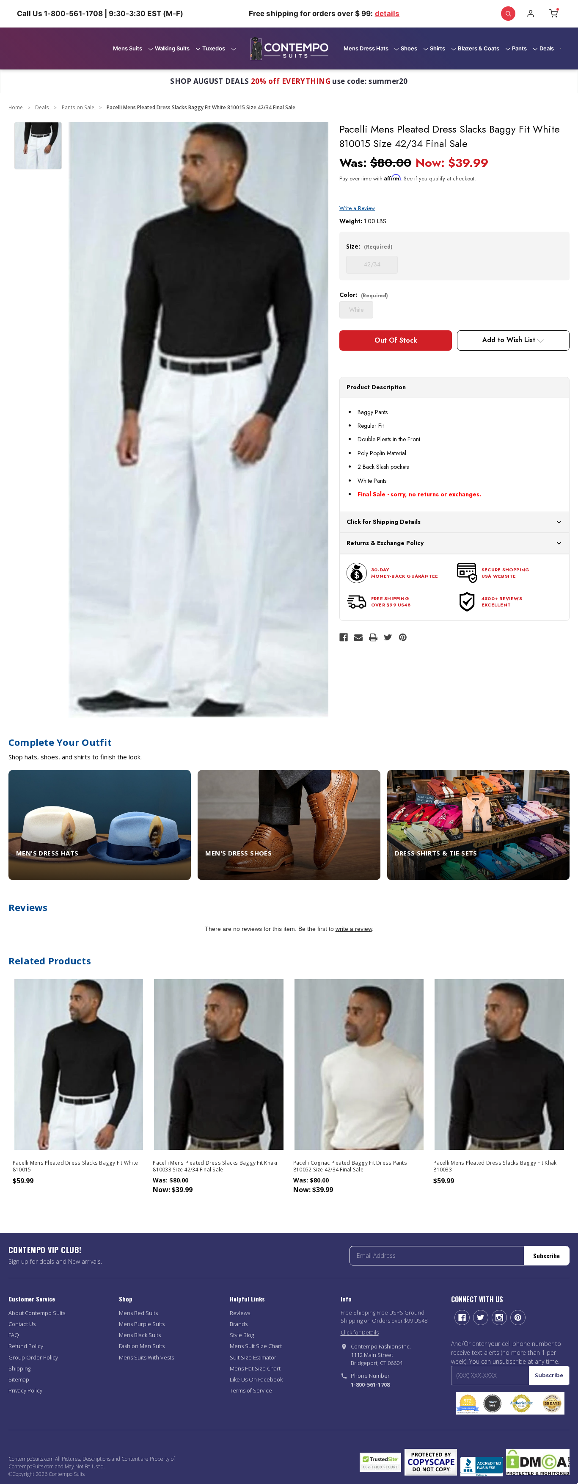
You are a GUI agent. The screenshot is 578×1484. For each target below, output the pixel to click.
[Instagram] (499, 1317)
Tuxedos (213, 48)
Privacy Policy (25, 1390)
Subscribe (546, 1255)
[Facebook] (343, 637)
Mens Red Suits (138, 1313)
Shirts (437, 48)
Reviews (240, 1313)
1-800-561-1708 (370, 1384)
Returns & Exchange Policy (385, 543)
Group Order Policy (33, 1357)
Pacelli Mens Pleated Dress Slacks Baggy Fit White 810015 (75, 1166)
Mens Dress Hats (366, 48)
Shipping (19, 1368)
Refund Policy (25, 1346)
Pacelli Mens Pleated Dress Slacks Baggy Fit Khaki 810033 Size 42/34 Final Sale (215, 1166)
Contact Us (22, 1324)
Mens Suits (127, 48)
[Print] (373, 637)
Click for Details (360, 1332)
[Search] (508, 13)
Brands (239, 1324)
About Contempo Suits (36, 1313)
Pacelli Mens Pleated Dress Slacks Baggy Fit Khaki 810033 (495, 1166)
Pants (519, 48)
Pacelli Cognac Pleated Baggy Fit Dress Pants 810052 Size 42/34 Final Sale (350, 1166)
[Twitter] (388, 637)
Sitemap (18, 1379)
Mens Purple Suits (142, 1324)
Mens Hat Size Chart (255, 1368)
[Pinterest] (403, 637)
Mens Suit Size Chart (256, 1346)
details (387, 13)
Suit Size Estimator (253, 1357)
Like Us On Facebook (256, 1379)
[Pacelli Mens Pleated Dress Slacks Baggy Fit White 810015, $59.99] (78, 1064)
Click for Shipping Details (384, 522)
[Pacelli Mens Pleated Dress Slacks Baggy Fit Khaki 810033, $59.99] (499, 1064)
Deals (546, 48)
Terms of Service (251, 1390)
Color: (363, 295)
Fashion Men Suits (142, 1346)
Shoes (409, 48)
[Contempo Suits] (289, 49)
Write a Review (357, 208)
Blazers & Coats (478, 48)
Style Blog (242, 1335)
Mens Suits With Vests (146, 1357)
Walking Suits (172, 48)
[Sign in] (530, 13)
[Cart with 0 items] (553, 13)
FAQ (13, 1335)
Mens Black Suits (140, 1335)
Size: (369, 246)
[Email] (358, 637)
